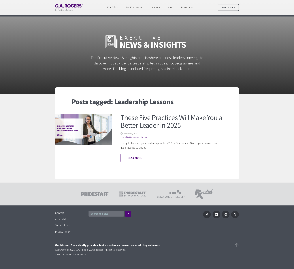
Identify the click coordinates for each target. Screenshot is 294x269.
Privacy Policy (62, 231)
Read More (135, 158)
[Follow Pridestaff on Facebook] (207, 217)
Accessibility (62, 219)
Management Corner (138, 137)
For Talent (113, 7)
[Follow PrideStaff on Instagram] (226, 217)
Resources (187, 7)
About (170, 7)
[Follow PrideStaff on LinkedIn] (216, 217)
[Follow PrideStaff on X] (235, 217)
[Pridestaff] (69, 7)
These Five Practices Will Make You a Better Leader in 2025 (171, 121)
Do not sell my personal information (70, 254)
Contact (59, 213)
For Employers (134, 7)
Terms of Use (62, 225)
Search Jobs (228, 7)
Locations (154, 7)
